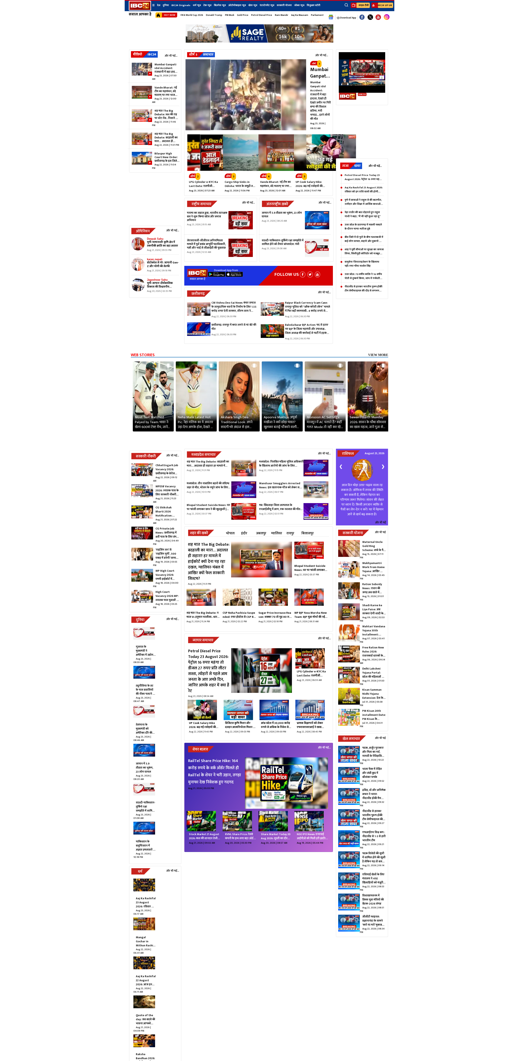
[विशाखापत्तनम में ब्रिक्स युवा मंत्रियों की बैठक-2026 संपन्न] (349, 903)
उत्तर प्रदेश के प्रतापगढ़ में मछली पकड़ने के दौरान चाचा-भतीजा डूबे (363, 227)
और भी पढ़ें (380, 522)
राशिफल (348, 454)
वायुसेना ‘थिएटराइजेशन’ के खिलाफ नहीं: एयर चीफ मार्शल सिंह (362, 264)
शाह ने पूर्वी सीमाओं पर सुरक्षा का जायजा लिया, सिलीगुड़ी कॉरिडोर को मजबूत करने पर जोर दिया (364, 251)
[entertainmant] (286, 783)
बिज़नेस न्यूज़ (220, 5)
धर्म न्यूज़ (197, 5)
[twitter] (310, 274)
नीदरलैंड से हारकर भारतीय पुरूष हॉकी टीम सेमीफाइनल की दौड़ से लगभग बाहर (363, 289)
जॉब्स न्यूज (299, 5)
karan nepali (154, 259)
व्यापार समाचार (203, 640)
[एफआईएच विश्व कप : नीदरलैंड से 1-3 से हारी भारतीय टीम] (349, 839)
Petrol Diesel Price (261, 15)
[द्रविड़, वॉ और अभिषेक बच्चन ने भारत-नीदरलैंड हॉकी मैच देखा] (349, 797)
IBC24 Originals (180, 5)
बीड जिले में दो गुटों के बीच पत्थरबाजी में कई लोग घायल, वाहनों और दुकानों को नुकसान (364, 239)
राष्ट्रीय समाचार (201, 204)
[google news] (331, 17)
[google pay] (216, 275)
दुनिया (166, 5)
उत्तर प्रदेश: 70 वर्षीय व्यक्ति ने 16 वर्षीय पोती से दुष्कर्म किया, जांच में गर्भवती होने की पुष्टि (363, 276)
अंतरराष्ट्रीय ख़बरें (277, 204)
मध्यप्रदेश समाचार (203, 455)
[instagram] (386, 17)
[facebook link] (362, 17)
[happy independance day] (259, 41)
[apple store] (234, 275)
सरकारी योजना (284, 5)
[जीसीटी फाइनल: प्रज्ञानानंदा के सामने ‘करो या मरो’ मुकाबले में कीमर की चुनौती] (349, 924)
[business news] (261, 673)
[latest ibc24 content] (138, 244)
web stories (143, 355)
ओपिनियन (143, 231)
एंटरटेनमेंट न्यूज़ (267, 5)
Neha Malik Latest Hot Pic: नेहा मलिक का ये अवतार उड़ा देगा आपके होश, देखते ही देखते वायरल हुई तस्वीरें (195, 422)
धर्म (140, 872)
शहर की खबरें (199, 533)
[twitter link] (370, 17)
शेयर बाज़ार (200, 749)
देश (158, 5)
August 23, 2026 (374, 453)
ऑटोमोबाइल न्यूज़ (237, 5)
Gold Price (242, 15)
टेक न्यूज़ (207, 5)
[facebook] (302, 274)
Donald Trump (214, 15)
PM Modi (229, 15)
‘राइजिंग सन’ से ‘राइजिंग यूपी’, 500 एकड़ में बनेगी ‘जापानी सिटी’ (166, 555)
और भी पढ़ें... (171, 55)
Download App (348, 18)
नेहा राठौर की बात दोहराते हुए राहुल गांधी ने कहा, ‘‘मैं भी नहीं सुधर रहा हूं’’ (363, 214)
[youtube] (378, 17)
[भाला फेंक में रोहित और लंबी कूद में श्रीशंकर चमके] (349, 776)
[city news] (311, 552)
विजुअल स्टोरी (313, 5)
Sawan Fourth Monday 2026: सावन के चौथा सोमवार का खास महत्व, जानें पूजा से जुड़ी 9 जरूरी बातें (368, 422)
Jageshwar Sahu (157, 279)
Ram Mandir (281, 15)
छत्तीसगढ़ (198, 294)
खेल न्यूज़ (252, 5)
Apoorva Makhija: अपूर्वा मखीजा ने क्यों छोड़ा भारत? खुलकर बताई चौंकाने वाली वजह (280, 422)
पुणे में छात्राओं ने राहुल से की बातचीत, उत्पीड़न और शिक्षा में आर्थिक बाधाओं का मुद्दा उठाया (363, 202)
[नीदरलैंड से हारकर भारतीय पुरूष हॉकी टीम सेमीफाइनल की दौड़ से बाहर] (349, 818)
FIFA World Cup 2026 (192, 15)
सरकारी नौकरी (146, 456)
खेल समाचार (351, 739)
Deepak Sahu (155, 238)
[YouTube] (317, 274)
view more (378, 355)
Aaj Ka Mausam (299, 15)
